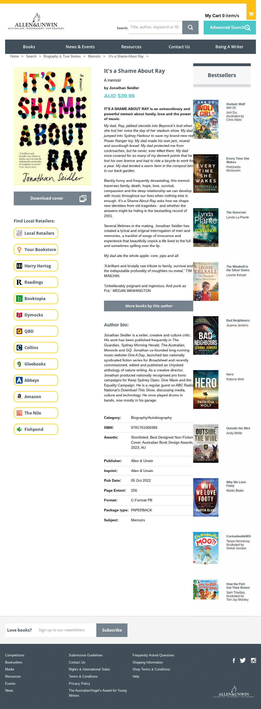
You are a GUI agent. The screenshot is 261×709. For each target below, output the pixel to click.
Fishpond (33, 429)
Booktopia (35, 298)
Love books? (19, 630)
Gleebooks (35, 364)
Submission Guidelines (86, 655)
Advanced (227, 27)
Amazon (32, 396)
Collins (31, 347)
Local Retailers (39, 233)
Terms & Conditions (83, 676)
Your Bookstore (40, 249)
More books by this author (149, 305)
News (9, 690)
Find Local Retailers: (34, 221)
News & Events (80, 47)
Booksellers (13, 662)
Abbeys (31, 380)
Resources (131, 47)
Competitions (14, 655)
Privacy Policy (79, 684)
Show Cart (251, 12)
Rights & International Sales (89, 669)
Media (9, 669)
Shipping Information (148, 662)
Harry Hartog (37, 266)
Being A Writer (229, 47)
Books (29, 47)
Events (10, 684)
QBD (29, 331)
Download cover (46, 198)
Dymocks (33, 315)
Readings (33, 282)
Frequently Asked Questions (153, 655)
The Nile (32, 413)
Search (122, 28)
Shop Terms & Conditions (151, 669)
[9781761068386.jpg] (52, 126)
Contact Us (179, 47)
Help (136, 676)
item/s (222, 15)
